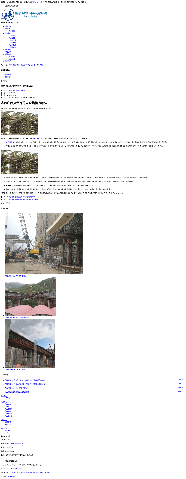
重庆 (27, 472)
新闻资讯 (12, 56)
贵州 (48, 472)
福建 (34, 472)
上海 (16, 472)
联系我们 (8, 61)
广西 (44, 472)
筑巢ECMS (12, 476)
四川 (37, 472)
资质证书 (8, 52)
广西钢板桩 (12, 45)
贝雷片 (7, 203)
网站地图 (8, 430)
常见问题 (12, 59)
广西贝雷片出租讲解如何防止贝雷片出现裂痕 (22, 199)
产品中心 (8, 33)
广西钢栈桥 (12, 42)
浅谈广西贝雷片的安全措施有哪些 (32, 65)
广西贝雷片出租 (37, 2)
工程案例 (8, 49)
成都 (41, 472)
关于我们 (8, 28)
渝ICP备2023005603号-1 (15, 468)
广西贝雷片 (12, 35)
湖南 (20, 472)
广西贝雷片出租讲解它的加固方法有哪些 (21, 197)
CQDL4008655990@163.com (16, 90)
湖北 (30, 472)
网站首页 (8, 26)
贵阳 (13, 472)
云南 (23, 472)
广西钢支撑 (12, 40)
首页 (10, 65)
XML (6, 432)
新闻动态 (8, 54)
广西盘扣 (12, 38)
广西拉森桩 (12, 47)
